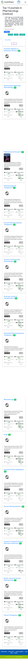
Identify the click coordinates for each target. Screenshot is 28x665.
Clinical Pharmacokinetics (14, 506)
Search (7, 31)
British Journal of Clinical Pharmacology (12, 579)
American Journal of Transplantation (10, 297)
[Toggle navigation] (25, 2)
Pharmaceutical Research (13, 152)
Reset (14, 43)
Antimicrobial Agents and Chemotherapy (12, 86)
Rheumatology (10, 399)
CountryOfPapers (19, 656)
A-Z (10, 34)
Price (22, 34)
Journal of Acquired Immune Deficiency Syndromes (13, 542)
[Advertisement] (14, 134)
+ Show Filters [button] (8, 39)
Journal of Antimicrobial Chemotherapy (12, 260)
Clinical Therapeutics (12, 615)
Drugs (7, 434)
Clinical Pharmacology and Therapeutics (13, 223)
